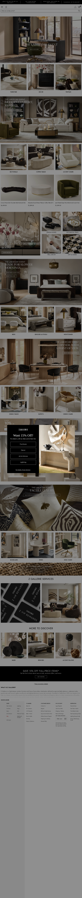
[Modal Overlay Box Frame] (41, 449)
